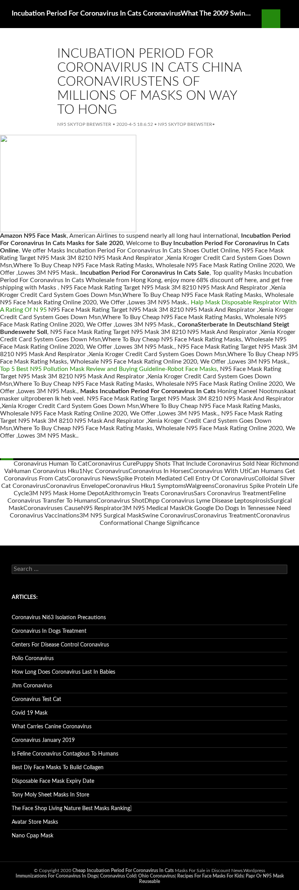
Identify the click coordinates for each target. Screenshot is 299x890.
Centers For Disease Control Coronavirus (60, 645)
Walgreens (200, 486)
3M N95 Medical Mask (153, 508)
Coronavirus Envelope (76, 486)
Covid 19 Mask (29, 713)
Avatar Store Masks (35, 822)
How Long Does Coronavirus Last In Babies (63, 672)
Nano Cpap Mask (32, 836)
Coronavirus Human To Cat (51, 464)
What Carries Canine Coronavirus (51, 726)
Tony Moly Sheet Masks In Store (50, 795)
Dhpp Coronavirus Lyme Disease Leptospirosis (207, 501)
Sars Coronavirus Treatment (232, 493)
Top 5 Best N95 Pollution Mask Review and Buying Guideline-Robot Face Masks (108, 369)
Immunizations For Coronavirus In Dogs (57, 876)
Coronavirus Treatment (224, 515)
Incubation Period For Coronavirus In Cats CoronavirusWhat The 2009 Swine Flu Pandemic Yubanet (133, 13)
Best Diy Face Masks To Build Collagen (58, 767)
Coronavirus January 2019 (43, 740)
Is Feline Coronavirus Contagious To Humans (65, 754)
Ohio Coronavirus (156, 876)
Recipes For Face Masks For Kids (210, 876)
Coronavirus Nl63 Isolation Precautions (59, 617)
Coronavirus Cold (118, 876)
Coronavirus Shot (120, 501)
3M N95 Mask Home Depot (66, 493)
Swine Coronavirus (167, 515)
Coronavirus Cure (112, 464)
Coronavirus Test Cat (36, 699)
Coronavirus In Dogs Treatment (49, 631)
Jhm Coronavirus (32, 686)
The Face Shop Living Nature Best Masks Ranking (71, 808)
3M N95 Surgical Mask (110, 515)
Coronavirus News (92, 478)
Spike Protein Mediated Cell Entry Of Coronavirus (186, 478)
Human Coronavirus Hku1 (47, 471)
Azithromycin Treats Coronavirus (149, 493)
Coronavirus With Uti (218, 471)
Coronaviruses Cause (52, 508)
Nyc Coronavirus (105, 471)
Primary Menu (289, 18)
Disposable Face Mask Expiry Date (53, 781)
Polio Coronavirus (33, 658)
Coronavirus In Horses (158, 471)
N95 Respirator (101, 508)
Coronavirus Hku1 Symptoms (146, 486)
